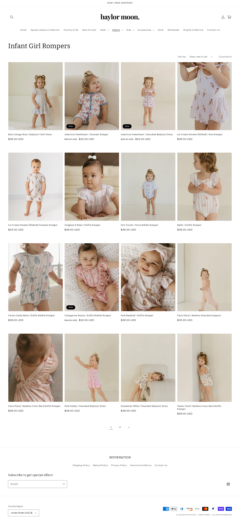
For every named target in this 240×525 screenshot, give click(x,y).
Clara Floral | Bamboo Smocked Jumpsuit (199, 315)
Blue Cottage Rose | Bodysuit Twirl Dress (30, 134)
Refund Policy (100, 465)
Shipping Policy (81, 465)
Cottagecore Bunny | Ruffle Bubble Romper (87, 315)
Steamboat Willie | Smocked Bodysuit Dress (144, 406)
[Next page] (128, 427)
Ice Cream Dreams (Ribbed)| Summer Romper (33, 225)
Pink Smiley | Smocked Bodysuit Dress (85, 406)
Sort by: (182, 57)
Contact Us (161, 465)
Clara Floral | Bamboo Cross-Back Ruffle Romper (34, 406)
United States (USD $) (21, 513)
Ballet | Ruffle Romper (189, 225)
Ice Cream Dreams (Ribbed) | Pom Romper (200, 134)
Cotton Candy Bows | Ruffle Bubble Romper (31, 315)
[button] (11, 17)
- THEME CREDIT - (204, 515)
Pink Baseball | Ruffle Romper (137, 315)
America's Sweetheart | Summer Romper (86, 134)
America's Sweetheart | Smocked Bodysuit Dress (147, 134)
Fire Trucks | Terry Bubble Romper (139, 225)
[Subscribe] (63, 484)
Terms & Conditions (141, 465)
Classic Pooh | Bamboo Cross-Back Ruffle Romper (199, 407)
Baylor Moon (189, 515)
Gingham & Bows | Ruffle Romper (82, 225)
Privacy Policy (119, 465)
